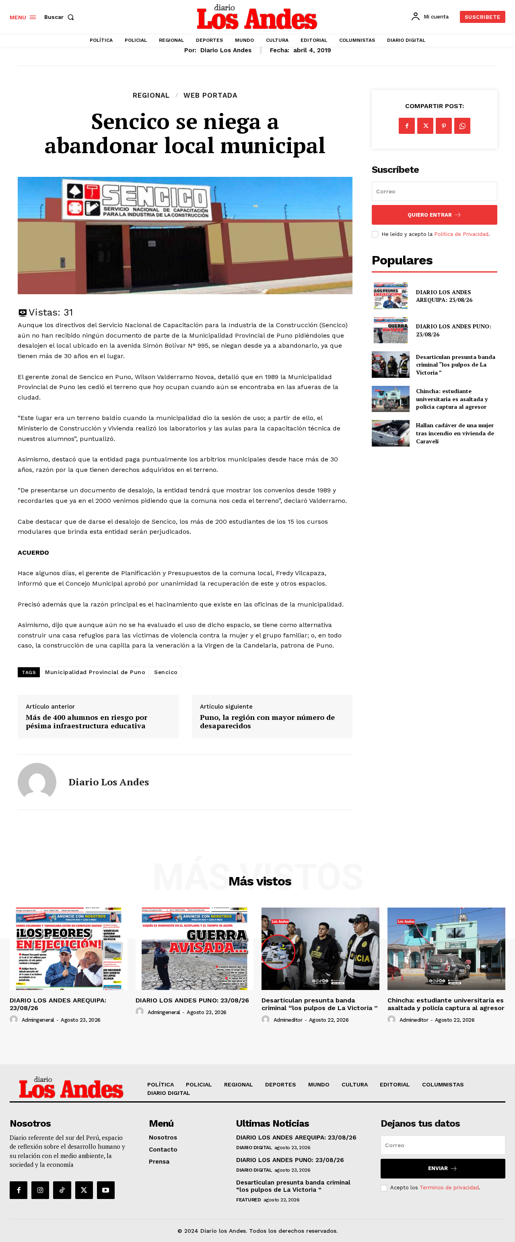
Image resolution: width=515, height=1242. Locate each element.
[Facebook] (407, 126)
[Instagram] (40, 1190)
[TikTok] (62, 1190)
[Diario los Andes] (37, 782)
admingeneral (38, 1020)
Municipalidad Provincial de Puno (95, 672)
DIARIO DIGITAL (254, 1147)
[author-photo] (15, 1019)
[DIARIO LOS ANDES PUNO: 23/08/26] (390, 330)
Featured (248, 1200)
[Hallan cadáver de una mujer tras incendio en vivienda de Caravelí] (390, 433)
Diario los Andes (225, 50)
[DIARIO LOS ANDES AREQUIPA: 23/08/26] (390, 296)
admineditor (288, 1020)
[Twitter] (425, 126)
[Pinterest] (444, 126)
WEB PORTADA (210, 95)
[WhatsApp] (462, 126)
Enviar (438, 1168)
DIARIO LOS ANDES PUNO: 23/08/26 (192, 1000)
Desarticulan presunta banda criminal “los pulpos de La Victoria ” (455, 364)
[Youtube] (106, 1190)
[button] (60, 16)
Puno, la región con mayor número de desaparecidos (267, 721)
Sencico (166, 672)
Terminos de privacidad (449, 1188)
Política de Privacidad (461, 234)
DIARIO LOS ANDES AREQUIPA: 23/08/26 (444, 296)
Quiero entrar (430, 215)
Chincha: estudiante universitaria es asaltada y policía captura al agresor (452, 398)
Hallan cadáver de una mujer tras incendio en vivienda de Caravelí (455, 433)
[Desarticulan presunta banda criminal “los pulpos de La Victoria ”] (390, 364)
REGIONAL (151, 95)
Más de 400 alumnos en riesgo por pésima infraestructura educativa (86, 721)
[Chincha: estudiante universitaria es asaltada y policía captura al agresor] (390, 399)
